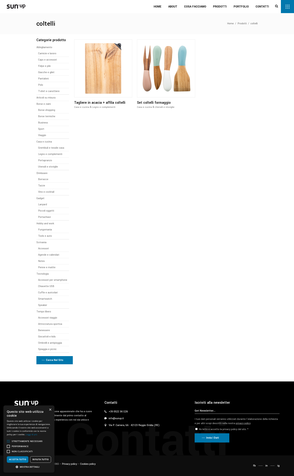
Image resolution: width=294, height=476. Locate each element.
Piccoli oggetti (46, 211)
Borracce (43, 179)
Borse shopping (46, 110)
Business (43, 122)
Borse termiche (46, 116)
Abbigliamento (44, 47)
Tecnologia (42, 274)
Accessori (43, 248)
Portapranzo (45, 160)
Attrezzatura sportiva (50, 324)
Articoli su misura (45, 97)
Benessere (44, 330)
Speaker (42, 305)
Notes (41, 261)
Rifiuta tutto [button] (40, 459)
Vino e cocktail (46, 192)
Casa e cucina (81, 107)
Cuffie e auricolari (48, 292)
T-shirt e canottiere (49, 91)
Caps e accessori (47, 60)
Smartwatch (45, 299)
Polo (40, 85)
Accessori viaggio (47, 318)
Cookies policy (88, 464)
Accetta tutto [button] (17, 459)
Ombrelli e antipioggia (50, 343)
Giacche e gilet (46, 72)
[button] (8, 441)
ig (278, 465)
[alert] (28, 439)
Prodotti (242, 23)
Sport (41, 129)
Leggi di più (31, 434)
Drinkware (41, 173)
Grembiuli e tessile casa (51, 148)
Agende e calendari (48, 255)
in (266, 465)
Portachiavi (44, 217)
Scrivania (41, 242)
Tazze (41, 185)
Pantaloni (43, 78)
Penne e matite (46, 267)
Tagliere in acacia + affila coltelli (99, 102)
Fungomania (45, 229)
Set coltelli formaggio (154, 102)
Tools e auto (45, 236)
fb (254, 465)
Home (230, 23)
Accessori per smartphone (52, 280)
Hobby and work (45, 223)
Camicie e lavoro (47, 53)
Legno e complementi (103, 107)
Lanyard (42, 204)
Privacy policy (69, 464)
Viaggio (42, 135)
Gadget (40, 198)
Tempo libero (43, 311)
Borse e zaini (43, 104)
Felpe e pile (44, 66)
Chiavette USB (46, 286)
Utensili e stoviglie (164, 107)
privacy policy (243, 423)
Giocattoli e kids (47, 336)
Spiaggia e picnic (47, 349)
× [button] (50, 409)
